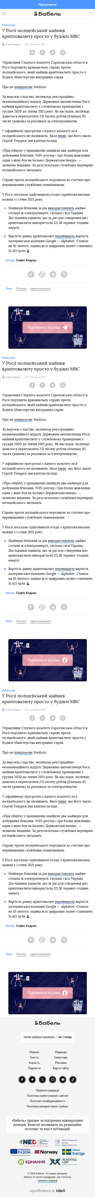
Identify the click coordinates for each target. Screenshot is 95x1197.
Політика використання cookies (47, 1106)
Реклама (60, 1062)
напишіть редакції (47, 1180)
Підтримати (47, 4)
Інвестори (60, 1057)
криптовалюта (40, 288)
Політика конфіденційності (47, 1101)
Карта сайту (61, 1068)
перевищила (65, 236)
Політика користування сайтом (47, 1095)
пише (62, 136)
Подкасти (34, 1068)
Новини (34, 1052)
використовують (61, 208)
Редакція (61, 1052)
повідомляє (23, 87)
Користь (34, 1062)
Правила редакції (47, 1090)
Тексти (34, 1057)
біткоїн (21, 288)
